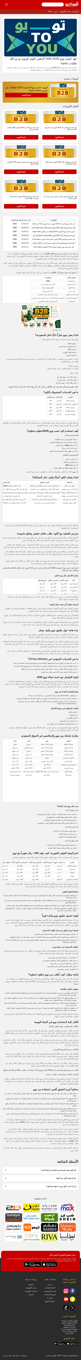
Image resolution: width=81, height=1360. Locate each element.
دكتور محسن (7, 1355)
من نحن (50, 1284)
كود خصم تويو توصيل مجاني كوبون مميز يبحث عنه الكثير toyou (53, 243)
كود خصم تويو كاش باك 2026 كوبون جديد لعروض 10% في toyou (53, 224)
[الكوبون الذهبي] (71, 4)
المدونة (30, 1294)
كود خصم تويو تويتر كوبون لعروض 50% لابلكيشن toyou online (53, 247)
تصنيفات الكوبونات (30, 1291)
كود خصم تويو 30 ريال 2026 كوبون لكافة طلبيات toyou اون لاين (54, 235)
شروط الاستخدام (50, 1294)
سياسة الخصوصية (50, 1291)
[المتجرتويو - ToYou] (40, 37)
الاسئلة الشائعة (50, 1288)
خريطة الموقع (50, 1301)
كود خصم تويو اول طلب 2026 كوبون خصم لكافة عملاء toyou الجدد (54, 228)
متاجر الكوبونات (65, 11)
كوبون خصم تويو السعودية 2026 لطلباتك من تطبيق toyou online (54, 231)
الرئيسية (75, 11)
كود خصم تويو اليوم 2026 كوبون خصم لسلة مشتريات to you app (53, 239)
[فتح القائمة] (6, 4)
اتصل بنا (50, 1298)
